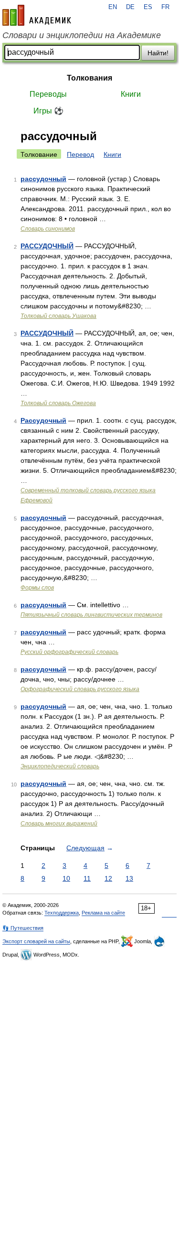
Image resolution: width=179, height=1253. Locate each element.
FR (165, 7)
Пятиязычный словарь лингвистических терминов (91, 614)
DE (130, 7)
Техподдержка (61, 913)
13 (129, 878)
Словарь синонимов (48, 228)
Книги (131, 94)
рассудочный (43, 179)
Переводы (48, 94)
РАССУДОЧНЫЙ (47, 246)
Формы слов (37, 587)
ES (148, 7)
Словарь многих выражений (59, 823)
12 (108, 878)
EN (112, 7)
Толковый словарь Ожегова (58, 403)
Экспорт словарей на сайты (36, 941)
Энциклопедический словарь (60, 766)
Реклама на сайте (103, 913)
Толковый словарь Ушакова (58, 316)
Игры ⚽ (48, 111)
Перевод (80, 154)
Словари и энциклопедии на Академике (81, 35)
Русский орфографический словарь (69, 652)
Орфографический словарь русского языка (80, 689)
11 (87, 878)
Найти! (157, 53)
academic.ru (36, 15)
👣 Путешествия (22, 928)
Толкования (89, 78)
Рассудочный (43, 420)
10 (66, 878)
